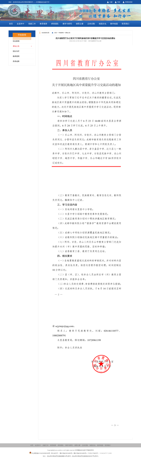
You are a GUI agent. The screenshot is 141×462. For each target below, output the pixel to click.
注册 (111, 2)
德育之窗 (79, 24)
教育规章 (43, 24)
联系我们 (125, 24)
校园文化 (102, 24)
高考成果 (16, 61)
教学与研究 (67, 24)
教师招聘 (16, 56)
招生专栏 (16, 51)
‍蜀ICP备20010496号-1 (66, 453)
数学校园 (114, 24)
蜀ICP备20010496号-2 (80, 453)
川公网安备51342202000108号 (40, 453)
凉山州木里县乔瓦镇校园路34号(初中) (59, 456)
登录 (118, 2)
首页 (11, 24)
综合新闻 (16, 41)
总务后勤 (91, 24)
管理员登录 (128, 2)
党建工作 (32, 24)
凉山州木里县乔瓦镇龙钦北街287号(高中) (85, 456)
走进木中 (20, 24)
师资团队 (55, 24)
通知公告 (16, 46)
